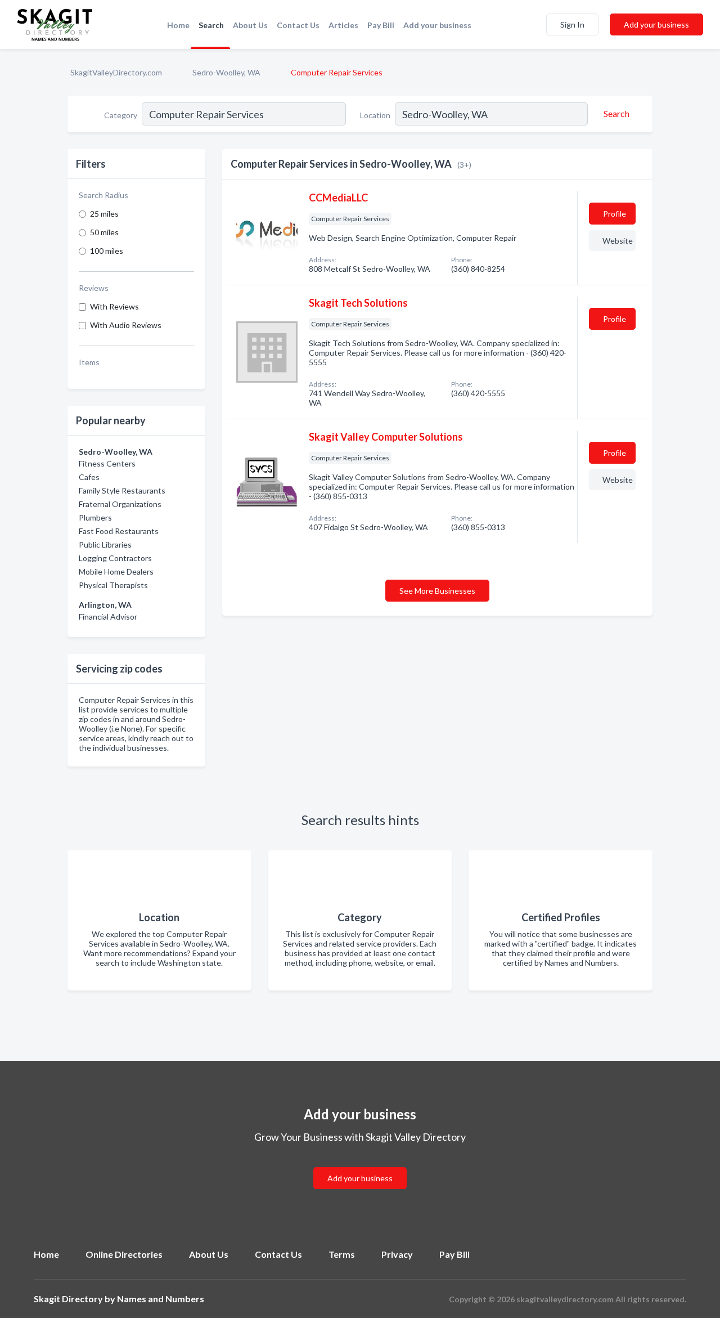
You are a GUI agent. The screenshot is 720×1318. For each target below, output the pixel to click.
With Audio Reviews (125, 325)
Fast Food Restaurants (119, 531)
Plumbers (95, 517)
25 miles (104, 213)
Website (617, 240)
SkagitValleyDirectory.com (116, 72)
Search (211, 25)
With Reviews (114, 306)
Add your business (437, 25)
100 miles (106, 250)
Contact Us (298, 25)
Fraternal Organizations (120, 504)
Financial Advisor (108, 616)
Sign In (572, 24)
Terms (341, 1254)
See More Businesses (437, 590)
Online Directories (124, 1254)
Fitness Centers (107, 463)
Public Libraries (105, 544)
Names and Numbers (160, 1298)
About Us (250, 25)
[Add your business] (360, 1164)
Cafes (89, 477)
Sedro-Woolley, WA (226, 72)
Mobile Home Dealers (116, 571)
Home (178, 25)
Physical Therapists (113, 585)
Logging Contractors (115, 558)
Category (120, 115)
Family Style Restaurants (122, 490)
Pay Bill (380, 25)
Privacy (397, 1254)
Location (375, 115)
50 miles (104, 232)
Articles (343, 25)
